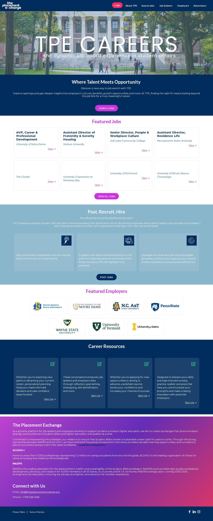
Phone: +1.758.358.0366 (26, 497)
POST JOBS (106, 277)
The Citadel (23, 177)
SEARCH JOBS (106, 108)
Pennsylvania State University (174, 140)
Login (117, 5)
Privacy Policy (19, 512)
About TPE (131, 5)
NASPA (17, 463)
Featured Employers (106, 291)
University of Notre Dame (31, 144)
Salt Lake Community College (128, 140)
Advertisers (199, 5)
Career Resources (106, 346)
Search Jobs (147, 5)
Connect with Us (29, 485)
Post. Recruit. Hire (106, 211)
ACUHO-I (19, 450)
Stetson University (73, 144)
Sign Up (48, 399)
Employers (183, 5)
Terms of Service (36, 512)
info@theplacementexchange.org (40, 492)
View (50, 149)
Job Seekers (165, 5)
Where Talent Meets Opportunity (106, 82)
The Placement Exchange (37, 425)
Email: (36, 492)
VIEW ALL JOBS (106, 196)
